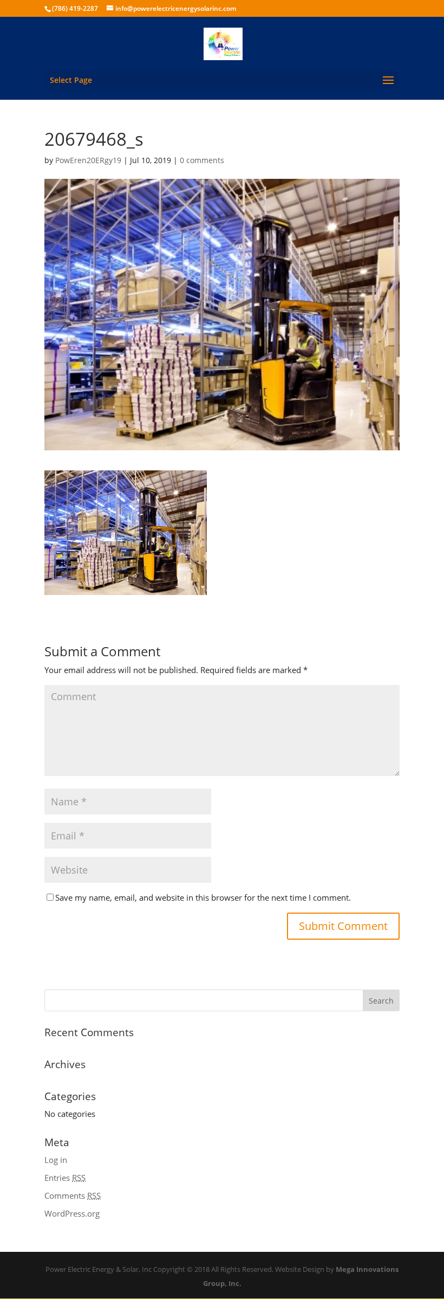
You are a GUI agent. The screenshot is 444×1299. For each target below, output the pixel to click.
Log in (55, 1159)
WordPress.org (72, 1213)
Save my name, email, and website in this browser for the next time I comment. (203, 897)
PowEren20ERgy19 (88, 160)
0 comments (202, 160)
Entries (65, 1177)
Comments (72, 1195)
